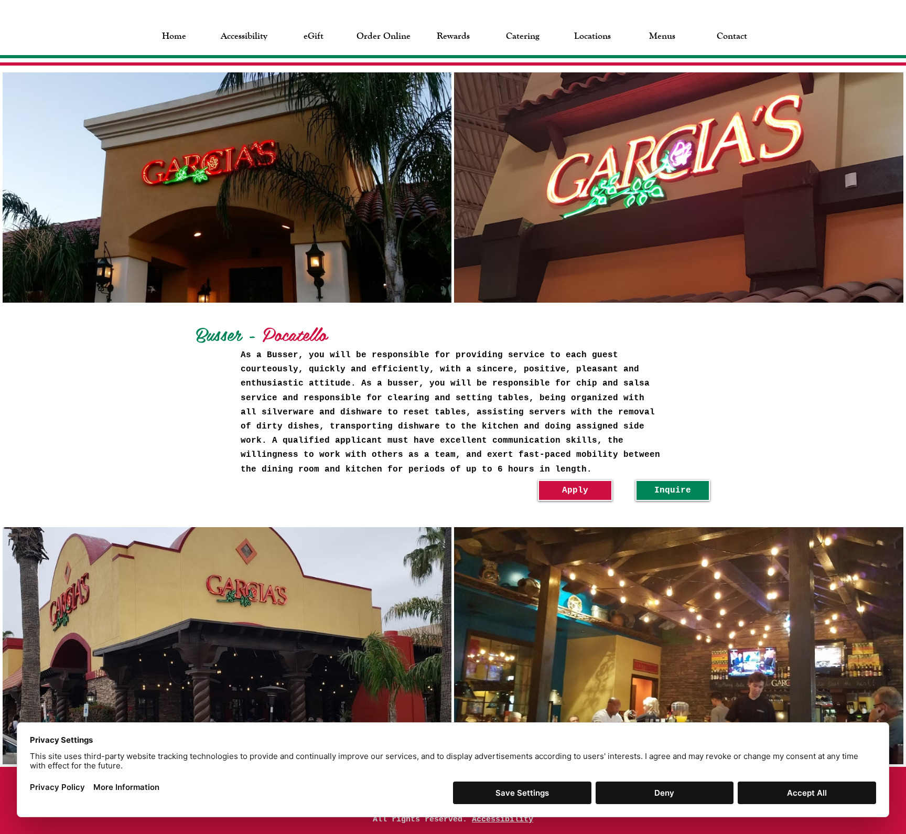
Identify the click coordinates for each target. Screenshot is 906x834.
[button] (314, 34)
